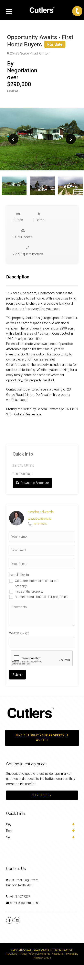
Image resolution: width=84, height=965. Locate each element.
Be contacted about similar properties (41, 597)
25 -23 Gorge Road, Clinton (29, 53)
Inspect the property (29, 591)
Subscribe (40, 795)
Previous (13, 139)
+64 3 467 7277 (19, 896)
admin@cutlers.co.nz (24, 903)
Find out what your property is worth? (42, 737)
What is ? (19, 633)
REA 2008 (11, 953)
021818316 (40, 524)
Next (71, 139)
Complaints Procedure (49, 953)
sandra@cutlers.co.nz (39, 518)
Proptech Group (42, 957)
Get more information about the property (36, 583)
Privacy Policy (26, 953)
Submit (17, 675)
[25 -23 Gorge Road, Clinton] (42, 139)
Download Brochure (34, 483)
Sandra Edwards (41, 512)
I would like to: (19, 575)
